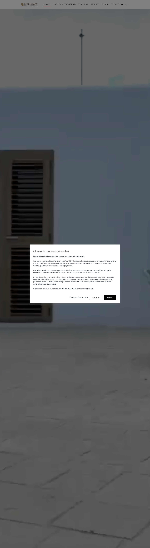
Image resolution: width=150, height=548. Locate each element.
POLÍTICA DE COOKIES (68, 289)
